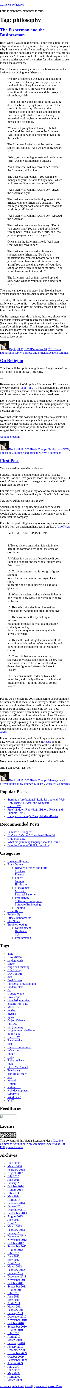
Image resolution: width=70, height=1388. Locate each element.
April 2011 (13, 1303)
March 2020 (14, 1166)
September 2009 (17, 1359)
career (11, 963)
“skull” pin (26, 387)
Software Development (28, 901)
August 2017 (15, 1173)
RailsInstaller (15, 1040)
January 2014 (15, 1206)
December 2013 (16, 1209)
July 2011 (13, 1293)
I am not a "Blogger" (19, 832)
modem (11, 1010)
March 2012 (14, 1266)
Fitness (19, 877)
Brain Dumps (39, 449)
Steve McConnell (17, 1067)
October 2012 (15, 1243)
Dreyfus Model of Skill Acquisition (28, 845)
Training (20, 907)
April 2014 (13, 1199)
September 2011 (17, 1286)
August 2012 (15, 1249)
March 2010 (14, 1339)
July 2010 (13, 1333)
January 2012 (15, 1273)
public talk (13, 1033)
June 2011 (13, 1296)
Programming (23, 937)
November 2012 (17, 1239)
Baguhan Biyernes (18, 861)
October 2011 (15, 1283)
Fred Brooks (14, 980)
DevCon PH (14, 973)
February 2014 (16, 1203)
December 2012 (16, 1236)
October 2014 (15, 1186)
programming (15, 1027)
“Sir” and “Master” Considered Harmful (31, 835)
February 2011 (16, 1309)
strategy (28, 783)
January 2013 (15, 1233)
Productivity (55, 449)
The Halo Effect (17, 1073)
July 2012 (13, 1253)
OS (17, 934)
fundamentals (15, 987)
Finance (19, 874)
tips (9, 1077)
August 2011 (15, 1289)
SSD (10, 1063)
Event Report (15, 911)
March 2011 (14, 1306)
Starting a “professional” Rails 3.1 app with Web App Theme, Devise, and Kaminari (36, 801)
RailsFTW (13, 1037)
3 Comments (62, 783)
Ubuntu (11, 1083)
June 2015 (13, 1179)
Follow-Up (14, 914)
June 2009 (13, 1369)
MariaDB (13, 1007)
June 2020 (13, 1163)
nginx (10, 1017)
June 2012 (13, 1256)
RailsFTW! (14, 806)
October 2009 (15, 1356)
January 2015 (15, 1183)
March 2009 (14, 1380)
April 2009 (13, 1376)
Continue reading (10, 436)
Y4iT (10, 1100)
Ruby (10, 1057)
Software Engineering (28, 904)
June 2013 (13, 1219)
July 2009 (13, 1366)
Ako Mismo (14, 957)
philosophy (15, 352)
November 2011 (17, 1279)
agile (10, 953)
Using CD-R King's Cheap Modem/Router (32, 816)
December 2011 (16, 1276)
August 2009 (15, 1363)
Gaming (19, 881)
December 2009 (16, 1349)
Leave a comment (58, 352)
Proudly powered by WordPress (43, 1386)
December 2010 (16, 1316)
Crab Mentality (16, 838)
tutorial (11, 1080)
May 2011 (13, 1299)
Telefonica (13, 1070)
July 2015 (13, 1176)
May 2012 (13, 1259)
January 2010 (15, 1346)
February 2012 (16, 1269)
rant (9, 1043)
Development (23, 927)
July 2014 (13, 1193)
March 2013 (14, 1226)
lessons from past (17, 1003)
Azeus (47, 741)
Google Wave (15, 993)
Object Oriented (16, 1020)
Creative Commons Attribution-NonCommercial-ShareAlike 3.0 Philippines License (32, 1144)
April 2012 (13, 1263)
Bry (11, 349)
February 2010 (16, 1343)
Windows (13, 1093)
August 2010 (15, 1329)
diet (9, 977)
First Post (9, 460)
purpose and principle (35, 352)
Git (9, 990)
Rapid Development (19, 1047)
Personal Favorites (26, 894)
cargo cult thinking (18, 967)
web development (17, 1090)
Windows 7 (14, 1097)
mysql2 (11, 1013)
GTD (66, 449)
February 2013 (16, 1229)
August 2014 (15, 1189)
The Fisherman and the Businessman (22, 32)
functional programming (21, 983)
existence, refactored (12, 4)
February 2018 (16, 1169)
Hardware (21, 884)
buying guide (15, 960)
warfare (50, 783)
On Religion (11, 360)
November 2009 (17, 1353)
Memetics (20, 891)
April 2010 (13, 1336)
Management (56, 780)
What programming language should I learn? (33, 842)
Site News (13, 921)
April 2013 (13, 1223)
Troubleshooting (17, 924)
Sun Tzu (39, 783)
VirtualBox (14, 1087)
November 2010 (17, 1319)
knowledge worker (18, 1000)
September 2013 (17, 1213)
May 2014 (13, 1196)
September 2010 (17, 1326)
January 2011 (15, 1313)
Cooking (20, 871)
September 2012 (17, 1246)
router (10, 1053)
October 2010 (15, 1323)
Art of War (63, 526)
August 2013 (15, 1216)
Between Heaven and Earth (31, 867)
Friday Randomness (19, 917)
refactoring (13, 1050)
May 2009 (13, 1373)
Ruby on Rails (15, 1060)
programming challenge (21, 1030)
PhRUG (12, 1023)
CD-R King (14, 970)
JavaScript (13, 997)
